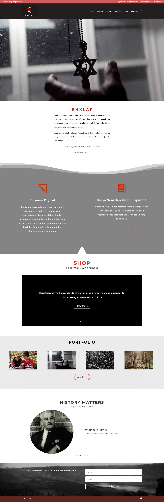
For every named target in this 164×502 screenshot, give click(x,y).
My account (121, 2)
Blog (126, 11)
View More (82, 377)
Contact (134, 11)
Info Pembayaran (132, 2)
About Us (100, 11)
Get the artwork (121, 229)
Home (91, 11)
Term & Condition (146, 2)
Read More (82, 305)
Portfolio (118, 11)
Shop (109, 11)
